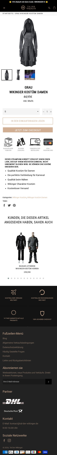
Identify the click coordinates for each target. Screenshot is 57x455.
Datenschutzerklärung (13, 347)
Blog (5, 338)
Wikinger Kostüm (19, 197)
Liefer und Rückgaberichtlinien (17, 360)
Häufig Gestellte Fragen (14, 351)
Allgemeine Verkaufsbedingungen (18, 343)
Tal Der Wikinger (16, 448)
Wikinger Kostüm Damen (37, 197)
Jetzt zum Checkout (28, 130)
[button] (8, 278)
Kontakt (6, 356)
